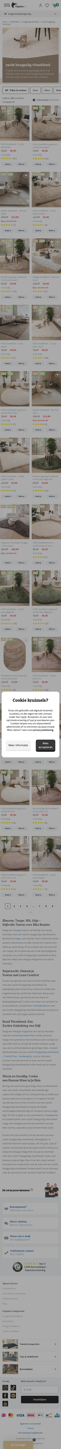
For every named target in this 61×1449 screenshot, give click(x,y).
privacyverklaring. (43, 729)
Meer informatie (18, 745)
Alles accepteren (46, 745)
